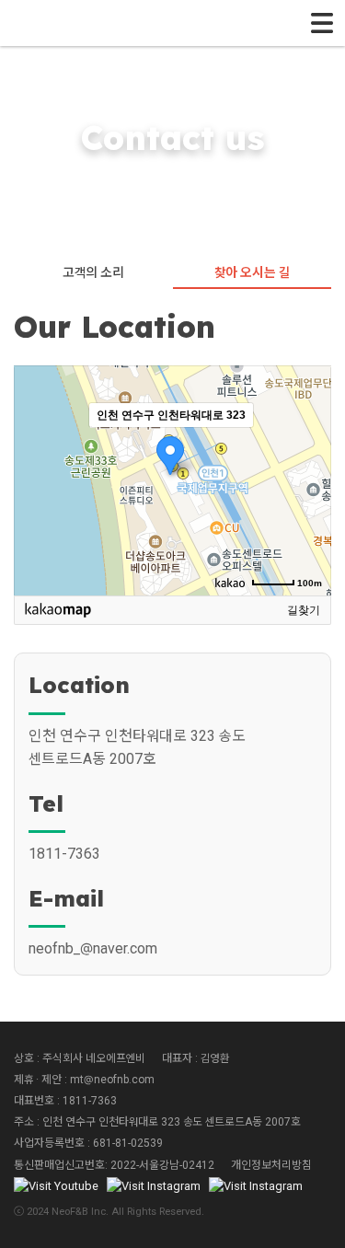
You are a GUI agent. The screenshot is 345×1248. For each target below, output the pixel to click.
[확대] (308, 447)
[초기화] (308, 512)
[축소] (308, 477)
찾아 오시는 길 (252, 272)
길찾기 (303, 610)
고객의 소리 (93, 272)
